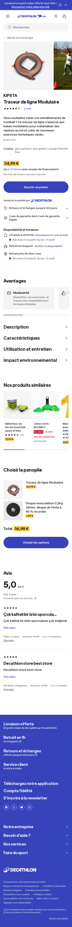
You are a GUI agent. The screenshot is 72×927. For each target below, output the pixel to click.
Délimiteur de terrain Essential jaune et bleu (15, 427)
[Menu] (7, 16)
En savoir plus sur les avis (18, 598)
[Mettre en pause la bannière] (60, 5)
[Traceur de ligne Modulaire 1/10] (27, 66)
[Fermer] (66, 5)
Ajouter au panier (36, 187)
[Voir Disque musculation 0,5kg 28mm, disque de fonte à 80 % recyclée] (13, 511)
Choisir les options (36, 542)
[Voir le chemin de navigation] (4, 37)
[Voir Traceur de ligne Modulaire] (13, 490)
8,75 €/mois (14, 169)
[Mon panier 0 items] (64, 16)
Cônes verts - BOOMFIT (42, 425)
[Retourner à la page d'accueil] (31, 16)
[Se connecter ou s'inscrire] (56, 16)
